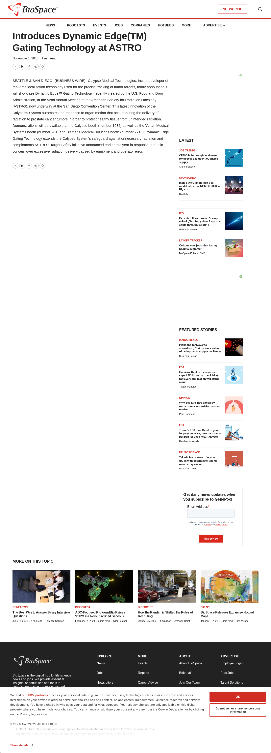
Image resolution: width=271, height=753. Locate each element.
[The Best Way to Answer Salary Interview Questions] (41, 586)
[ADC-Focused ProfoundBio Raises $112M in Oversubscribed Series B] (104, 586)
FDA (181, 367)
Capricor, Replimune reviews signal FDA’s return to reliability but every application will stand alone (199, 377)
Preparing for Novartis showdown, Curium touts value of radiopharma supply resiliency (200, 348)
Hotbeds (166, 25)
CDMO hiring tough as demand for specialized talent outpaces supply (198, 159)
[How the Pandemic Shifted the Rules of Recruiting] (167, 586)
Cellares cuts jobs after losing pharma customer (198, 247)
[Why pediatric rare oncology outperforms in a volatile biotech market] (234, 405)
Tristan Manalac (187, 386)
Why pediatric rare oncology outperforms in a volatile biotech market (199, 406)
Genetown (20, 607)
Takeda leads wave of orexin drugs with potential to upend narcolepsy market (198, 461)
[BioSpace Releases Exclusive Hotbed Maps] (230, 586)
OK (238, 696)
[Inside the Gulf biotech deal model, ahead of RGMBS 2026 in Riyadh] (234, 185)
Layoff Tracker (190, 240)
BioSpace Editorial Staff (192, 253)
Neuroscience (189, 452)
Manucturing (188, 339)
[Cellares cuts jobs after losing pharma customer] (234, 248)
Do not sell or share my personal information (237, 710)
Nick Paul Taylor (188, 356)
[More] (57, 25)
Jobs (118, 25)
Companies (140, 25)
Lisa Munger (242, 621)
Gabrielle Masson (188, 229)
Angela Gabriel (187, 166)
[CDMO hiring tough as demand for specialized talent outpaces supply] (234, 158)
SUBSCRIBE (232, 9)
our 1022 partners (35, 695)
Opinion (184, 397)
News (50, 25)
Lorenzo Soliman (55, 621)
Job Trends (187, 150)
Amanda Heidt (182, 621)
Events (99, 25)
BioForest (82, 607)
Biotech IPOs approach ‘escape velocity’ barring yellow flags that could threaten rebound (200, 221)
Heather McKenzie (189, 441)
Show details (19, 745)
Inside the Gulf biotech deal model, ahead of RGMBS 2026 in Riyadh (199, 186)
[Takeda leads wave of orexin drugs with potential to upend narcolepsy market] (234, 460)
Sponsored (187, 177)
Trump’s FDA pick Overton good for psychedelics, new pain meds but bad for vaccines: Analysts (200, 433)
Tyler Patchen (120, 621)
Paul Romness (187, 414)
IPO (181, 213)
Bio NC (205, 607)
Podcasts (76, 25)
